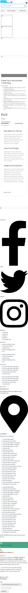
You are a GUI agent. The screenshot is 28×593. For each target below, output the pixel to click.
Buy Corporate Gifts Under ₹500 (10, 370)
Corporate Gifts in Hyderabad (9, 455)
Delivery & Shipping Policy (8, 349)
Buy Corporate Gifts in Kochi (9, 473)
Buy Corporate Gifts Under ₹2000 (10, 368)
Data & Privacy (5, 348)
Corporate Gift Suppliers (8, 477)
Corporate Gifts (6, 373)
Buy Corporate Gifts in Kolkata (9, 468)
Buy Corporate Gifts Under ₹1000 (10, 366)
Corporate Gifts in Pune (8, 451)
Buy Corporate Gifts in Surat (9, 471)
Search (25, 6)
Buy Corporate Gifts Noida (8, 464)
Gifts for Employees (7, 480)
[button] (14, 75)
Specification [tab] (19, 123)
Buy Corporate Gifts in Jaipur (9, 475)
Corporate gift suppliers (8, 439)
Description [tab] (5, 123)
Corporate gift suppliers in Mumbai (10, 444)
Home (2, 10)
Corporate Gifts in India (7, 459)
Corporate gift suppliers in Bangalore (11, 442)
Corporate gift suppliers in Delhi (10, 446)
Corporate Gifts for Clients (8, 478)
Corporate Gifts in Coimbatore (9, 462)
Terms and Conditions (7, 346)
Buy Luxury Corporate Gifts (8, 469)
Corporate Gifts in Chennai (8, 457)
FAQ (3, 351)
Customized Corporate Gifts (9, 372)
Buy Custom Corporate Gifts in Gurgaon (11, 466)
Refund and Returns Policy (8, 344)
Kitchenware (23, 10)
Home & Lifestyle (11, 10)
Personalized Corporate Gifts (9, 484)
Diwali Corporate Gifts (7, 450)
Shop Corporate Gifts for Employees (11, 460)
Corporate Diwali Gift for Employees (11, 482)
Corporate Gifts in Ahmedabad (9, 453)
